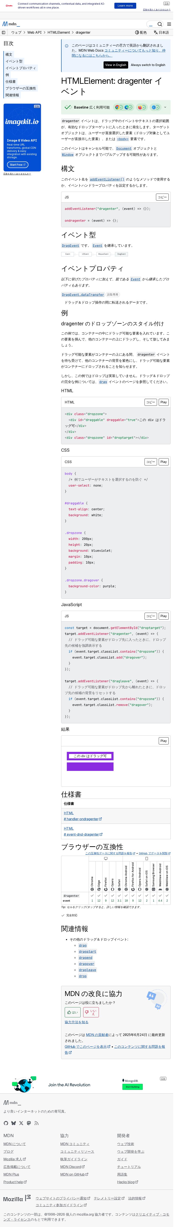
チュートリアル (127, 1199)
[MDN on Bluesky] (13, 1155)
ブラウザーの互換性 (21, 88)
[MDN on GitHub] (5, 1155)
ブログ (8, 1184)
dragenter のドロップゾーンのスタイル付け (112, 333)
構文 (9, 54)
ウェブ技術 (123, 1176)
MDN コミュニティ (73, 1176)
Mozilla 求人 (12, 1192)
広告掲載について (17, 1199)
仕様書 (11, 81)
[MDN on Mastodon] (28, 1155)
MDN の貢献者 (97, 1067)
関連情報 (12, 95)
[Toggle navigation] (169, 24)
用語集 (120, 1207)
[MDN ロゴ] (12, 1135)
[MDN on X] (21, 1155)
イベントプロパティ (21, 68)
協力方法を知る (76, 1055)
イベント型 (14, 61)
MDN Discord (69, 1199)
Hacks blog (123, 1214)
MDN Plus (11, 1207)
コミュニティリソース (76, 1184)
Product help (13, 1214)
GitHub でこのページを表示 (86, 1079)
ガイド (120, 1192)
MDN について (14, 1176)
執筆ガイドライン (72, 1192)
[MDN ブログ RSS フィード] (36, 1155)
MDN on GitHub (71, 1207)
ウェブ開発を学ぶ (128, 1184)
